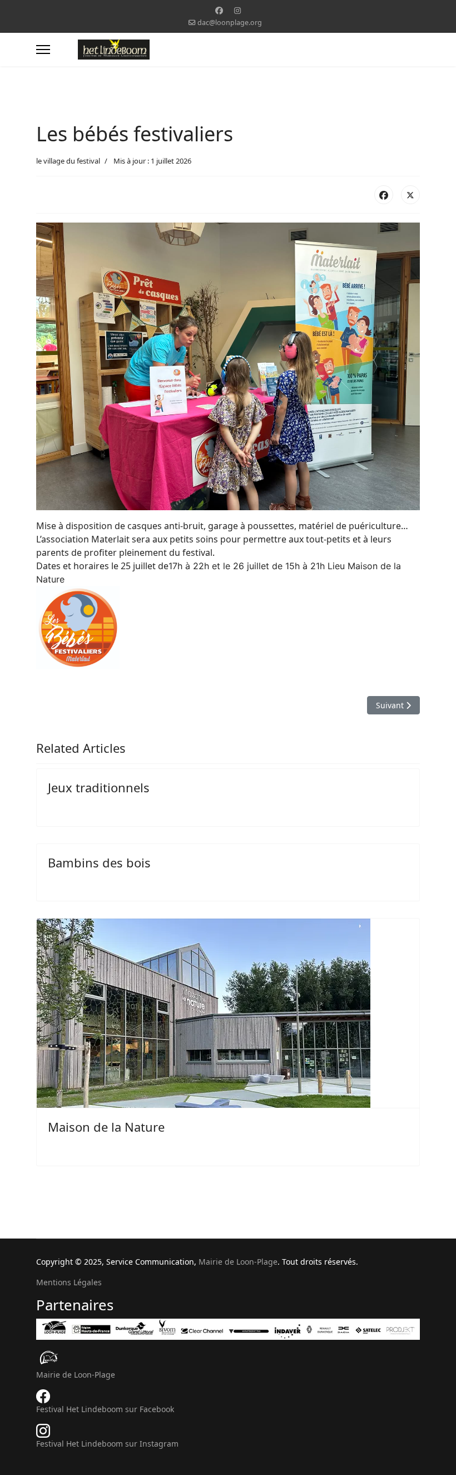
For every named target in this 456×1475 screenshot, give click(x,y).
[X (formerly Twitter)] (410, 194)
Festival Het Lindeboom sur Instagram (107, 1443)
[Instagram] (237, 10)
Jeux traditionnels (99, 787)
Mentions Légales (69, 1282)
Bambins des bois (99, 862)
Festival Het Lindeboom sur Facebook (105, 1409)
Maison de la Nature (106, 1126)
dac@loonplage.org (229, 22)
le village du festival (68, 161)
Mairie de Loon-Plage (238, 1261)
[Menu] (43, 49)
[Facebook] (219, 10)
